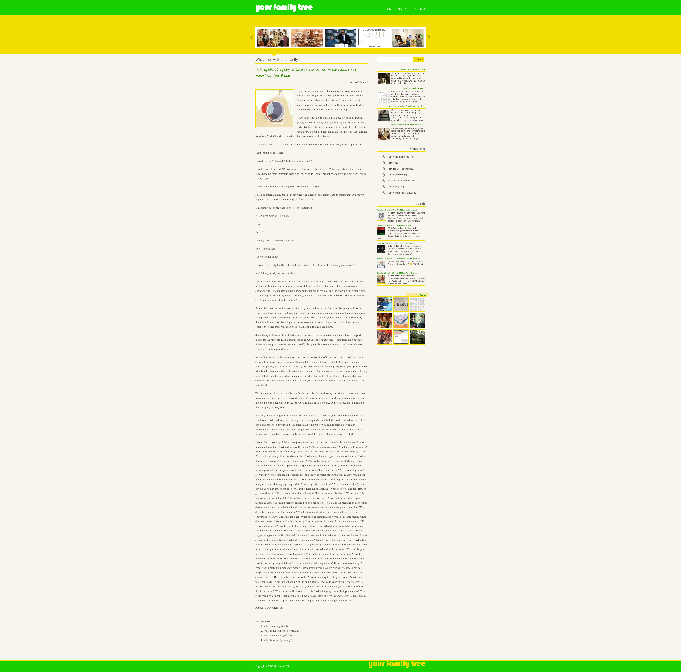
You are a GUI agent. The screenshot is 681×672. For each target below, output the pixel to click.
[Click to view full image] (384, 304)
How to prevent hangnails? (321, 521)
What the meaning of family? (280, 635)
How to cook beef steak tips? (312, 535)
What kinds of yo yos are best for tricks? (289, 470)
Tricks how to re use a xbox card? (308, 498)
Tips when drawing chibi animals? (333, 600)
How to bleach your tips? (269, 442)
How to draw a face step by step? (343, 544)
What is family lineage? (414, 87)
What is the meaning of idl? (351, 451)
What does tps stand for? (343, 488)
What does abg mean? (351, 470)
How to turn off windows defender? (335, 540)
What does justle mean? (297, 442)
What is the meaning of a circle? (325, 461)
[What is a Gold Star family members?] (341, 38)
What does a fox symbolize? (299, 530)
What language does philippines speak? (337, 591)
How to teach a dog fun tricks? (288, 554)
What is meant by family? (278, 640)
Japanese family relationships (411, 69)
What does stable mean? (325, 470)
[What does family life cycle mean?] (375, 38)
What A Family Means (401, 180)
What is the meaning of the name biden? (296, 581)
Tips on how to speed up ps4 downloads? (308, 465)
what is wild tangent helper (343, 535)
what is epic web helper (301, 600)
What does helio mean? (333, 549)
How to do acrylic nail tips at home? (329, 577)
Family (393, 162)
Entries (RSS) (282, 666)
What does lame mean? (346, 516)
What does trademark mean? (317, 516)
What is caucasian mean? (324, 447)
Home (389, 9)
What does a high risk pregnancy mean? (277, 567)
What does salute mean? (302, 540)
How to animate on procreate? (300, 558)
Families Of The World (358, 82)
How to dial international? (351, 558)
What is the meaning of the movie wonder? (329, 554)
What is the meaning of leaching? (311, 488)
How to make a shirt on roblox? (291, 577)
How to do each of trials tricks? (337, 581)
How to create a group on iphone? (274, 563)
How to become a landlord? (330, 493)
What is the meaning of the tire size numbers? (280, 456)
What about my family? (277, 626)
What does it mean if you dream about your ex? (333, 456)
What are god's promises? (353, 447)
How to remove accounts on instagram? (323, 479)
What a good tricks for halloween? (295, 493)
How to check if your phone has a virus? (300, 526)
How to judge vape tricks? (287, 484)
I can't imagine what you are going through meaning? (311, 586)
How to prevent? (327, 558)
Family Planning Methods (402, 192)
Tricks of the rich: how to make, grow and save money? (312, 595)
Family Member (397, 174)
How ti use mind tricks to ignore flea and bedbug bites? (297, 502)
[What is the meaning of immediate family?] (409, 38)
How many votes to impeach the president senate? (283, 474)
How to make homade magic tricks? (313, 563)
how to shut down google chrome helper (333, 442)
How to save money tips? (348, 563)
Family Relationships (400, 156)
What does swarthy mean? (295, 447)
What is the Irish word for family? (282, 630)
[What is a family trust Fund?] (308, 38)
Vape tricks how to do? (306, 549)
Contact (404, 9)
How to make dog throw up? (290, 521)
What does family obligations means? (408, 124)
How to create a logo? (349, 521)
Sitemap (420, 9)
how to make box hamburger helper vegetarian (297, 507)
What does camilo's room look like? (295, 591)
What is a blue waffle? (345, 484)
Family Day (395, 186)
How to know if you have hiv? (317, 567)
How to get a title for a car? (285, 516)
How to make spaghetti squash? (328, 474)
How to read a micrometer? (292, 461)
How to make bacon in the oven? (295, 572)
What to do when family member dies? (407, 106)
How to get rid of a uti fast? (318, 484)
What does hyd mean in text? (332, 530)
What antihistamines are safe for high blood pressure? (284, 451)
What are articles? (325, 451)
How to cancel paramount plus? (341, 507)
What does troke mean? (327, 572)
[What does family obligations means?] (274, 38)
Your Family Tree (284, 7)
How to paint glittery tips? (309, 544)
